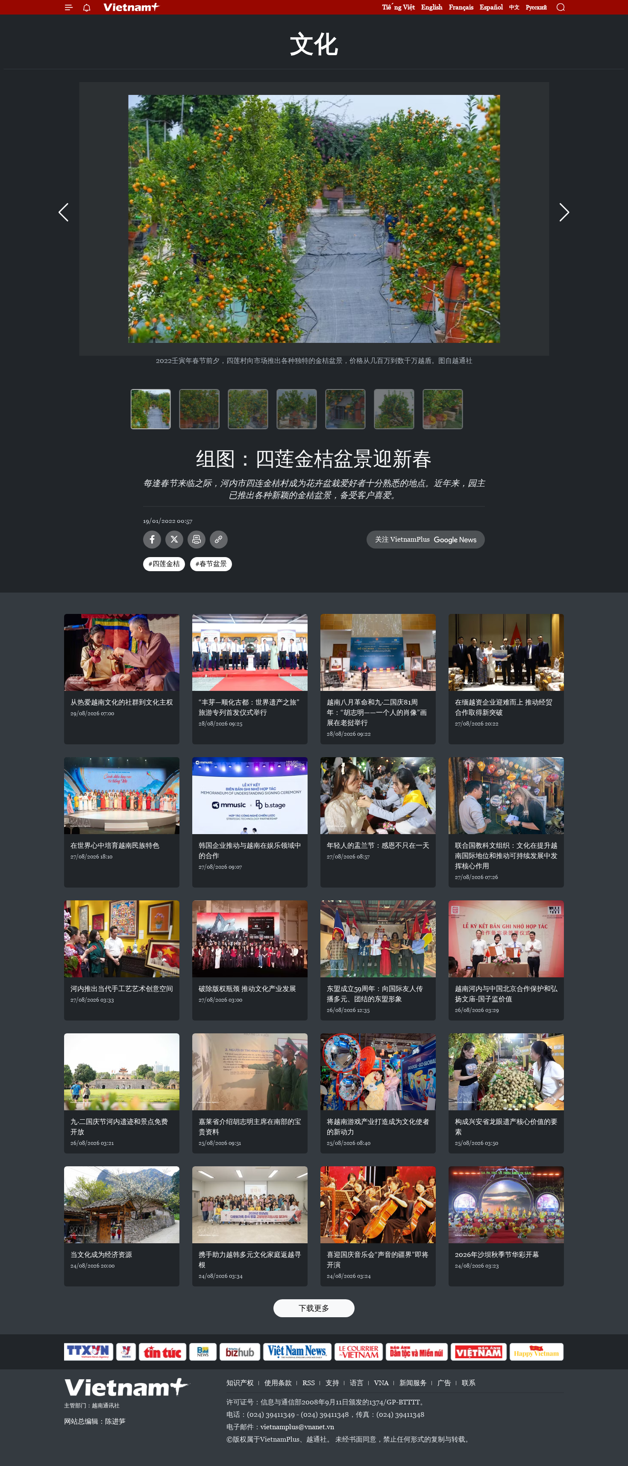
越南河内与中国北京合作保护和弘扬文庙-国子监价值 (506, 994)
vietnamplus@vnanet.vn (297, 1427)
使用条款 (278, 1383)
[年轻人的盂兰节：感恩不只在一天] (378, 795)
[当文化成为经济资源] (121, 1204)
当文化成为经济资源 (101, 1255)
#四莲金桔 (164, 564)
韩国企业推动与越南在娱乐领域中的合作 (250, 850)
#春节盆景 (211, 564)
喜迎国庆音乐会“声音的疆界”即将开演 (377, 1260)
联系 (468, 1383)
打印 (196, 540)
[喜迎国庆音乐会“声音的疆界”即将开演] (378, 1204)
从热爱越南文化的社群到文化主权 (121, 702)
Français (461, 7)
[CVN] (358, 1352)
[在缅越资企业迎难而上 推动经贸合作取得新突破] (506, 652)
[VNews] (126, 1352)
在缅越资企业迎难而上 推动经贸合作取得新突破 (503, 707)
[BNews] (203, 1352)
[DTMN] (416, 1352)
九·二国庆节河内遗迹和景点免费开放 (119, 1127)
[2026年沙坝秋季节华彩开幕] (506, 1204)
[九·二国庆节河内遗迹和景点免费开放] (121, 1071)
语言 (357, 1383)
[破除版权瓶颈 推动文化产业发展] (250, 938)
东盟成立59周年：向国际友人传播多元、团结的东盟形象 (375, 994)
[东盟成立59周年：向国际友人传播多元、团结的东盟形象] (378, 938)
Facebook (152, 540)
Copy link (219, 540)
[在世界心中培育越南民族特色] (121, 795)
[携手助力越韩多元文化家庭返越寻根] (250, 1204)
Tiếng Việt (398, 7)
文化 (314, 43)
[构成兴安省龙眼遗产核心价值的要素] (506, 1071)
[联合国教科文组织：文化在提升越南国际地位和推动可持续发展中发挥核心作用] (506, 795)
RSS (308, 1383)
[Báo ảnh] (478, 1352)
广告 (444, 1383)
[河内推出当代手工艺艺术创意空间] (121, 938)
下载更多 (314, 1308)
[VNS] (297, 1352)
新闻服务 (413, 1383)
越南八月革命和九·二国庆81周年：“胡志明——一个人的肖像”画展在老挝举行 (377, 712)
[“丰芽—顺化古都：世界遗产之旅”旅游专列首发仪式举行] (250, 652)
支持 (332, 1383)
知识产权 (240, 1383)
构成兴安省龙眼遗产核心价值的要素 (506, 1127)
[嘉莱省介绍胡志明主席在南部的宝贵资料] (250, 1071)
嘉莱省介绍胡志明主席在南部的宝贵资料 (250, 1127)
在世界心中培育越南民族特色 (114, 845)
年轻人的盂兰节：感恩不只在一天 (378, 845)
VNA (381, 1383)
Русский (536, 7)
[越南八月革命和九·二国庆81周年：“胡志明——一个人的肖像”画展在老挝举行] (378, 652)
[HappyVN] (536, 1352)
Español (491, 7)
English (432, 7)
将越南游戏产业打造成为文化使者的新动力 (378, 1127)
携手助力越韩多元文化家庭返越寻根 (250, 1260)
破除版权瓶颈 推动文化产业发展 (247, 989)
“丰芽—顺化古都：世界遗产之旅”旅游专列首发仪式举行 (249, 707)
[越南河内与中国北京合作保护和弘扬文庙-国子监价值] (506, 938)
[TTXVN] (88, 1352)
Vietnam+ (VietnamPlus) (132, 7)
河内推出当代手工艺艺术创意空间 (121, 989)
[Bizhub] (239, 1352)
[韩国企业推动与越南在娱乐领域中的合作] (250, 795)
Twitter (174, 540)
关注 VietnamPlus (402, 539)
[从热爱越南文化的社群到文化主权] (121, 652)
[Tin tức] (163, 1352)
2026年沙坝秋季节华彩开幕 (497, 1255)
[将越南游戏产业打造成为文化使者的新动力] (378, 1071)
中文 (514, 7)
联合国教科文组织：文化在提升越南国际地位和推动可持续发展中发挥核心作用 (506, 855)
